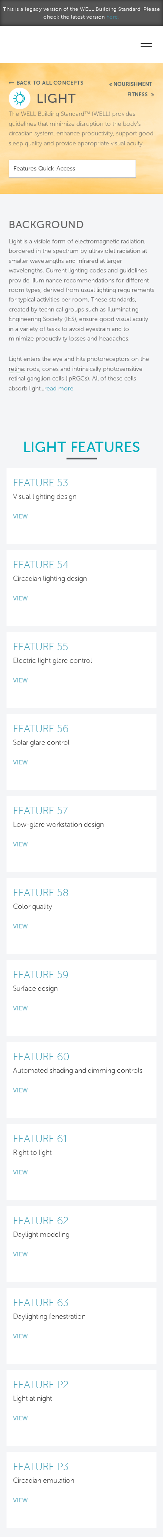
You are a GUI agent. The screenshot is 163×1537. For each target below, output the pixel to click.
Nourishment (132, 84)
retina (16, 369)
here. (113, 17)
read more (58, 388)
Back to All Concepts (50, 83)
